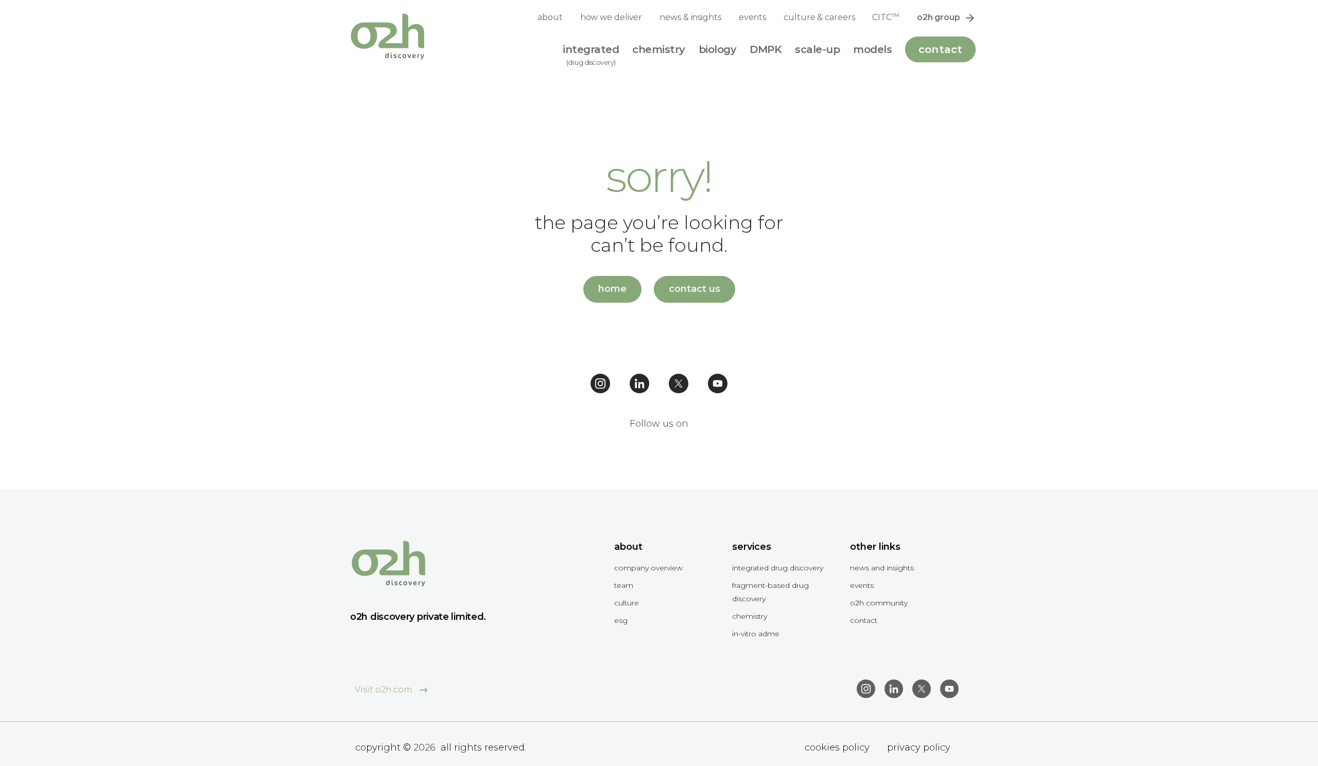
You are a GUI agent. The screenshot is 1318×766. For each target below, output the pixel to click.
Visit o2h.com (384, 689)
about (550, 17)
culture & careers (819, 17)
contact (863, 620)
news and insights (882, 567)
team (623, 585)
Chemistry (749, 616)
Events (862, 585)
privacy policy (918, 747)
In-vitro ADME (755, 633)
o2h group (938, 17)
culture (626, 602)
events (752, 17)
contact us (694, 288)
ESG (621, 620)
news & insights (690, 17)
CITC (885, 17)
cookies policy (837, 747)
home (612, 288)
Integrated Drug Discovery (777, 567)
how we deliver (611, 17)
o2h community (879, 602)
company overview (648, 567)
